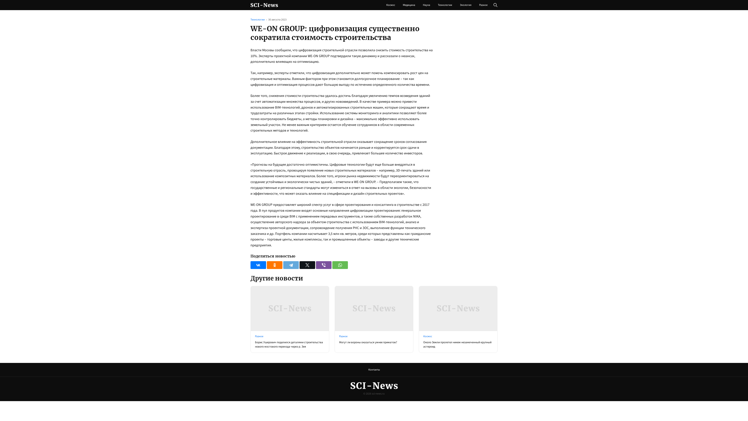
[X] (307, 265)
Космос (390, 5)
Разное (483, 5)
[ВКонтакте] (258, 265)
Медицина (409, 5)
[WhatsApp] (340, 265)
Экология (465, 5)
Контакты (374, 370)
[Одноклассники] (274, 265)
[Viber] (324, 265)
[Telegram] (291, 265)
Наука (426, 5)
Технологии (445, 5)
